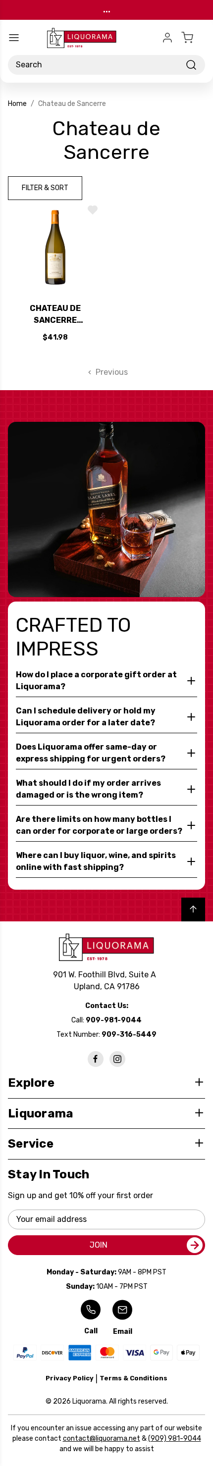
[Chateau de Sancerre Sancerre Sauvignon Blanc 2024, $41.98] (55, 247)
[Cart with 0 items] (193, 38)
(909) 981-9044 (174, 1438)
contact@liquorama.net (101, 1438)
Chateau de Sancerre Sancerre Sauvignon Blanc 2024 (55, 314)
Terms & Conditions (133, 1378)
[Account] (167, 38)
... (106, 9)
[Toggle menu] (14, 38)
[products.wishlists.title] (93, 210)
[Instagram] (117, 1059)
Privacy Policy (70, 1378)
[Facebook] (96, 1059)
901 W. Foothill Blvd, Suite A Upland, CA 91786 (106, 980)
